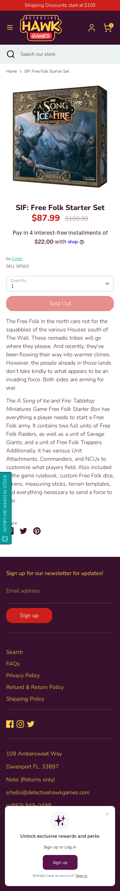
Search (14, 652)
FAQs (13, 663)
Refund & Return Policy (35, 687)
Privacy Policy (23, 675)
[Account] (92, 25)
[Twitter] (30, 724)
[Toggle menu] (10, 27)
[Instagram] (20, 724)
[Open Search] (10, 54)
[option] (60, 136)
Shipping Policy (25, 699)
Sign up (29, 615)
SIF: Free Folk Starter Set (46, 71)
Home (11, 71)
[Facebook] (10, 724)
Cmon (17, 258)
